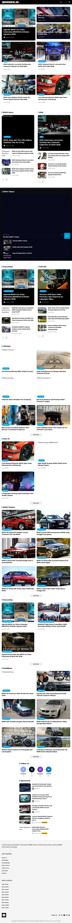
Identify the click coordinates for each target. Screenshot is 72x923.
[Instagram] (40, 772)
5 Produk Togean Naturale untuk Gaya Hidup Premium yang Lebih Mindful (58, 155)
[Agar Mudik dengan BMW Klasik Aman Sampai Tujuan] (54, 451)
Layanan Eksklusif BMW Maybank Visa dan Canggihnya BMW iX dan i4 (42, 818)
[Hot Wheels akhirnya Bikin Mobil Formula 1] (18, 359)
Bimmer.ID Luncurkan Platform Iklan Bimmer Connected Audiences (15, 428)
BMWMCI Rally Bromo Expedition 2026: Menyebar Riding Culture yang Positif (23, 310)
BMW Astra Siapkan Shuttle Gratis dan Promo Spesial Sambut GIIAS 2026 (23, 171)
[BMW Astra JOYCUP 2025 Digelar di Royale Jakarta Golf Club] (42, 310)
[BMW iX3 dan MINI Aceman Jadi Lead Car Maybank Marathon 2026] (6, 153)
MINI (5, 61)
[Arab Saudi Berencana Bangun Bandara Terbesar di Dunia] (53, 359)
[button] (61, 2)
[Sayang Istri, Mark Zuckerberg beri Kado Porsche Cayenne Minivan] (53, 681)
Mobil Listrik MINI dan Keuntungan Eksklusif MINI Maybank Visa (40, 829)
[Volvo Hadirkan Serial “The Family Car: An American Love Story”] (53, 415)
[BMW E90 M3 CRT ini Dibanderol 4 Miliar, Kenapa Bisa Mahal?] (53, 709)
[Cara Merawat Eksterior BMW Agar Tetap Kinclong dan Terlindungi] (53, 85)
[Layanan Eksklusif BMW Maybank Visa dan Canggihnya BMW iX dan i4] (25, 820)
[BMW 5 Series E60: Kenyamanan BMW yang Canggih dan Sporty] (53, 520)
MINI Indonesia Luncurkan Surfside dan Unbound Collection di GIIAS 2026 (51, 142)
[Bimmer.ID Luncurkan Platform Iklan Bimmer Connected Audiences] (18, 415)
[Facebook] (23, 772)
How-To (41, 94)
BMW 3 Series (41, 585)
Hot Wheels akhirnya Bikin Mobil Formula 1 (18, 371)
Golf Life (42, 291)
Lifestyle (5, 368)
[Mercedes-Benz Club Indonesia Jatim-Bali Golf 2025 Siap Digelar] (42, 319)
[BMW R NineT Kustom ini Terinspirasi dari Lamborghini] (18, 737)
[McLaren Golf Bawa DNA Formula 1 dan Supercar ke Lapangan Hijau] (54, 279)
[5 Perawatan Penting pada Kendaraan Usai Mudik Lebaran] (18, 481)
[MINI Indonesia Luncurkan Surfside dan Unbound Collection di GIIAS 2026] (18, 52)
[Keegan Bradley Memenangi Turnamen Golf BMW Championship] (42, 328)
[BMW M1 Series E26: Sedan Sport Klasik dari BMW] (18, 576)
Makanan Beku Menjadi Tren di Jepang (16, 399)
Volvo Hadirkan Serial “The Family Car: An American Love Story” (52, 428)
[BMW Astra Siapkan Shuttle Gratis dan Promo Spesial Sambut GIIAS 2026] (18, 85)
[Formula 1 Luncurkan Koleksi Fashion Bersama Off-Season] (42, 166)
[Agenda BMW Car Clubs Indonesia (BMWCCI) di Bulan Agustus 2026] (18, 18)
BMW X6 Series (7, 529)
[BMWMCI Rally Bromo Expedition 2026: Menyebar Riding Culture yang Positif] (6, 310)
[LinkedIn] (49, 772)
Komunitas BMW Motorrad (46, 621)
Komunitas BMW (8, 291)
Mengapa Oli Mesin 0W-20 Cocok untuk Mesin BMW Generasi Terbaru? (42, 807)
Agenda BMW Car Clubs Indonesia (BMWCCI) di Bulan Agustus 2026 (16, 32)
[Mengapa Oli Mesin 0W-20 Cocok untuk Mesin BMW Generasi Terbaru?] (25, 809)
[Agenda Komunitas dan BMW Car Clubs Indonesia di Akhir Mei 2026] (6, 320)
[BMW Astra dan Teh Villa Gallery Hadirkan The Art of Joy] (18, 125)
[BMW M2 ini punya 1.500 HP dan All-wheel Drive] (18, 681)
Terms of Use (49, 921)
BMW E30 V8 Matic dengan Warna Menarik (18, 721)
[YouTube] (64, 915)
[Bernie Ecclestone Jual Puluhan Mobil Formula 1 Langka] (53, 387)
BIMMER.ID (37, 788)
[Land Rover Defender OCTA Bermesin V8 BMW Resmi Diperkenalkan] (53, 737)
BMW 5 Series (41, 529)
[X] (32, 772)
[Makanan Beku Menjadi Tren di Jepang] (18, 387)
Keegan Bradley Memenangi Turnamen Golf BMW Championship (57, 327)
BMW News (42, 61)
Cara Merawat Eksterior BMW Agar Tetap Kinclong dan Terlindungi (17, 464)
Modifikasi (6, 690)
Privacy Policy (57, 921)
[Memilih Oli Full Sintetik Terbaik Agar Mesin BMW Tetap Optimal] (25, 787)
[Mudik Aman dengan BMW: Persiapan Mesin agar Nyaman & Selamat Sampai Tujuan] (25, 798)
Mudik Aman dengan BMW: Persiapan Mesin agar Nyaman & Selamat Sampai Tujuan (42, 796)
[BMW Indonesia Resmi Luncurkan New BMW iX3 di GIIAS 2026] (53, 52)
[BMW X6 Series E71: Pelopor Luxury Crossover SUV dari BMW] (18, 520)
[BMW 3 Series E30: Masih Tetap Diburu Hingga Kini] (53, 576)
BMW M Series (6, 585)
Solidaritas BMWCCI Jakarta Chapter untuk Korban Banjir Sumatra (21, 329)
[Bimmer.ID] (10, 2)
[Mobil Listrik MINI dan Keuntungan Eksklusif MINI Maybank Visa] (25, 830)
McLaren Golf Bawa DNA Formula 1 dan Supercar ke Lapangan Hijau (51, 296)
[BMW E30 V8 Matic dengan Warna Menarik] (18, 709)
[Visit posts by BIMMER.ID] (4, 37)
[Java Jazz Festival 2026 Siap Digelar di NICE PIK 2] (42, 175)
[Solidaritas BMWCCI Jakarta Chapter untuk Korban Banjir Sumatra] (6, 329)
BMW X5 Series (42, 557)
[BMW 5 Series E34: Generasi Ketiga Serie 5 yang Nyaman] (18, 548)
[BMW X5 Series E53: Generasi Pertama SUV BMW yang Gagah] (53, 548)
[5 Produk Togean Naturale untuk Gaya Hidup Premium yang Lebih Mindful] (42, 156)
